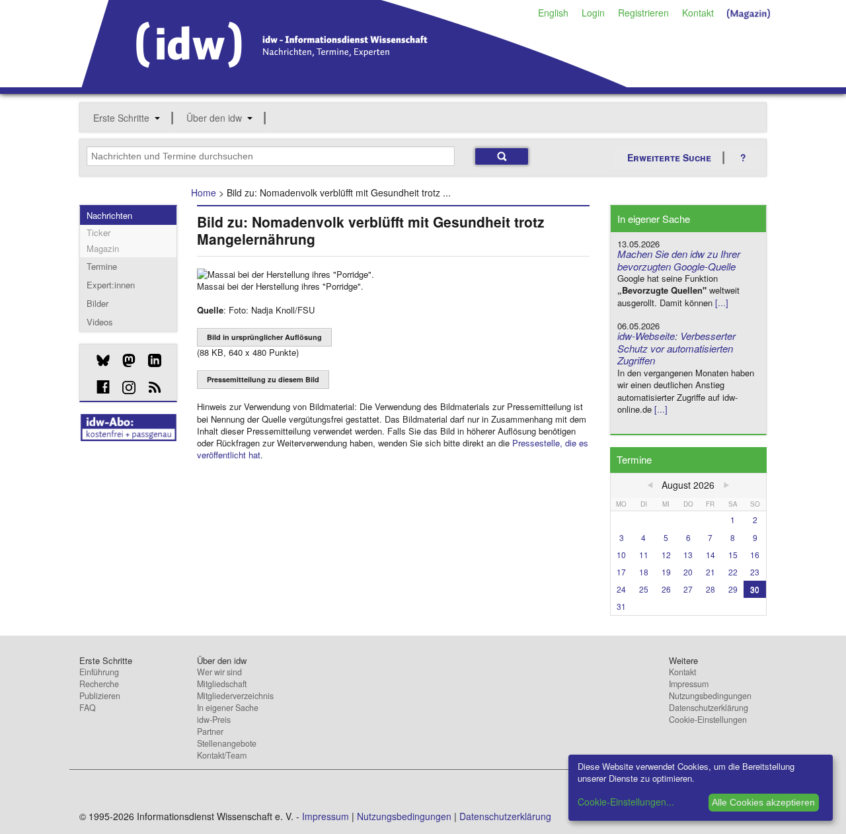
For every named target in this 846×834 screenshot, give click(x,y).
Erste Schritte (121, 117)
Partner (210, 731)
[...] (721, 302)
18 (643, 571)
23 (754, 571)
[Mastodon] (123, 360)
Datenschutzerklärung (708, 708)
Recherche (99, 684)
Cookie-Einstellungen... (626, 801)
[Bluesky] (98, 360)
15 (733, 554)
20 (688, 571)
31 (621, 606)
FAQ (87, 708)
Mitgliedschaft (222, 684)
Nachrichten (109, 215)
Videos (100, 321)
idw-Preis (214, 720)
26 (666, 589)
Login (593, 12)
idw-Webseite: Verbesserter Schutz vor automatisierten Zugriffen (676, 348)
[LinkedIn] (149, 360)
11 (643, 554)
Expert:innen (111, 284)
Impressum (689, 684)
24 (621, 589)
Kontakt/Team (222, 755)
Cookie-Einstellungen (708, 720)
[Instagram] (123, 387)
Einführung (99, 672)
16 (754, 554)
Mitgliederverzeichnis (235, 696)
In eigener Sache (227, 708)
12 (666, 554)
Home (203, 192)
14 (710, 554)
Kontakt (698, 12)
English (553, 12)
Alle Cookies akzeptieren (763, 802)
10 (621, 554)
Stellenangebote (226, 743)
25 (643, 589)
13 (688, 554)
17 (621, 571)
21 (710, 571)
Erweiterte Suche (669, 157)
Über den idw (214, 117)
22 (733, 571)
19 (666, 571)
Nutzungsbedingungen (710, 696)
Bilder (97, 303)
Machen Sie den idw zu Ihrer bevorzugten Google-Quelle (678, 260)
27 (688, 589)
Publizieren (99, 696)
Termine (102, 266)
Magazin (103, 248)
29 (733, 589)
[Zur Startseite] (354, 82)
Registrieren (643, 12)
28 (710, 589)
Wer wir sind (219, 672)
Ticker (98, 232)
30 (754, 589)
